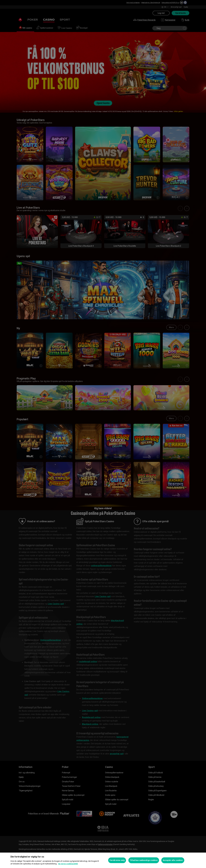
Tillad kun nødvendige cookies (144, 860)
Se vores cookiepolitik (68, 864)
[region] (103, 860)
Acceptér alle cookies (173, 860)
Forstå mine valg (117, 860)
